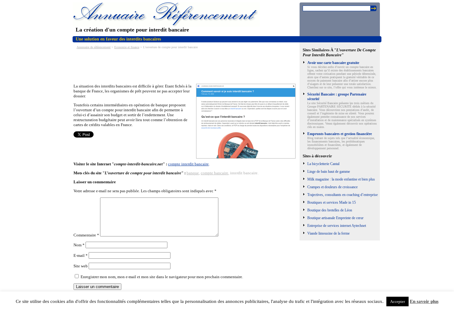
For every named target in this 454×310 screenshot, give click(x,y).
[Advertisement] (186, 66)
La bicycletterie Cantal (323, 164)
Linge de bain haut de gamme (328, 171)
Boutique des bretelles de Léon (329, 210)
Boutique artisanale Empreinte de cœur (335, 218)
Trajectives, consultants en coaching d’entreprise (342, 195)
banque (193, 173)
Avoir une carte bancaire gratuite (333, 63)
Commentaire (86, 235)
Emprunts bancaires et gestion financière (339, 134)
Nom (79, 245)
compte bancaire (214, 173)
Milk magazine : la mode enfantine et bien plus (341, 179)
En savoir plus (424, 301)
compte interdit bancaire (188, 164)
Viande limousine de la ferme (328, 233)
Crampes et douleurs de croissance (332, 187)
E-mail (81, 255)
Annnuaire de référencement (94, 47)
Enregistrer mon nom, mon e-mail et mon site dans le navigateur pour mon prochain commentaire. (162, 276)
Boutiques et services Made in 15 (331, 202)
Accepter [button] (397, 301)
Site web (81, 266)
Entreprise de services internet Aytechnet (336, 225)
